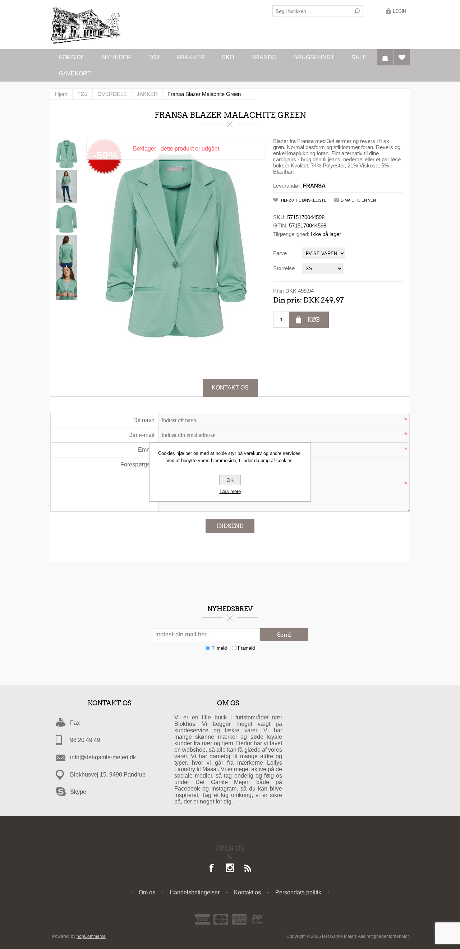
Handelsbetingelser (195, 892)
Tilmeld (219, 648)
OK (230, 480)
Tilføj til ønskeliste (303, 200)
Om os (147, 892)
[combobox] (311, 11)
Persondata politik (298, 892)
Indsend (230, 525)
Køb (313, 319)
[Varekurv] (385, 57)
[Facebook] (212, 868)
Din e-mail (141, 435)
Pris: (278, 291)
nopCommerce (91, 936)
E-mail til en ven (358, 200)
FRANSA (314, 186)
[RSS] (248, 868)
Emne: (146, 450)
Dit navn (144, 420)
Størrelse (284, 268)
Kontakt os (230, 387)
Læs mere (230, 491)
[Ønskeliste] (402, 57)
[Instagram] (230, 868)
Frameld (246, 648)
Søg (357, 11)
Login (399, 11)
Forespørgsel (137, 464)
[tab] (230, 388)
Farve (280, 253)
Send (284, 634)
